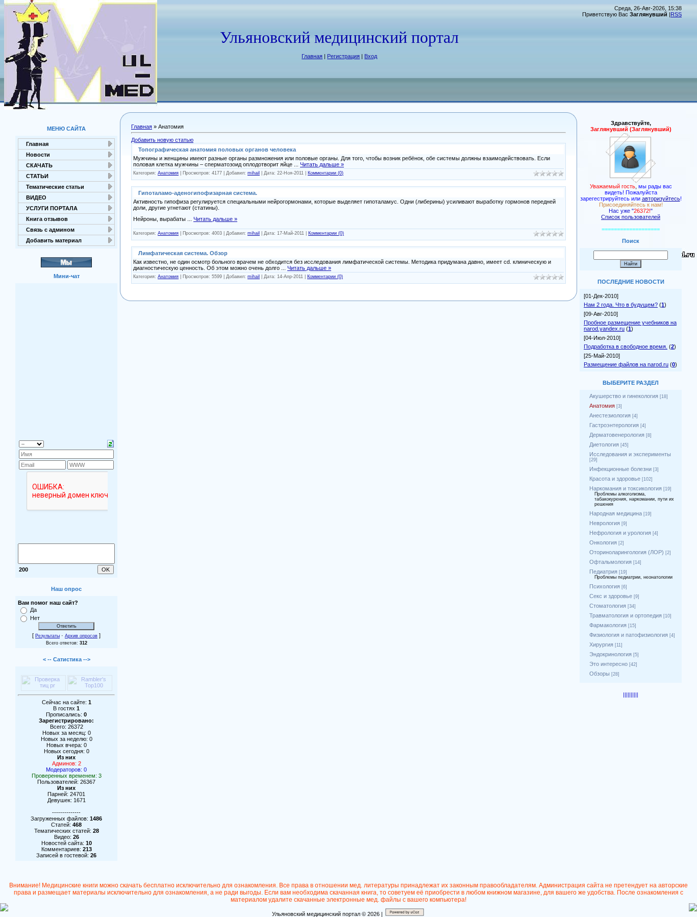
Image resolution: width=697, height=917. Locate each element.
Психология (604, 586)
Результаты (47, 635)
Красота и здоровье (614, 479)
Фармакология (608, 625)
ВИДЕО (36, 197)
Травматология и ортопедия (625, 615)
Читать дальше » (322, 164)
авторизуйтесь (661, 198)
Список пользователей (630, 217)
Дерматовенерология (616, 435)
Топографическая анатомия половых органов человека (217, 149)
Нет (35, 618)
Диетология (604, 444)
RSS (676, 14)
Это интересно (608, 664)
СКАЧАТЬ (39, 165)
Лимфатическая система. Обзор (183, 253)
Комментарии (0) (325, 173)
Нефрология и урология (620, 533)
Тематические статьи (55, 187)
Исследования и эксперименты (630, 454)
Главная (312, 56)
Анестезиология (610, 415)
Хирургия (601, 644)
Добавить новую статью (162, 140)
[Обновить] (110, 443)
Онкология (603, 542)
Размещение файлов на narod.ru (626, 364)
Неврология (604, 523)
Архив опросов (81, 635)
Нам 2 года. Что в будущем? (621, 305)
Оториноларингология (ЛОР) (626, 552)
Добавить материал (54, 240)
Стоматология (607, 606)
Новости (38, 155)
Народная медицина (615, 513)
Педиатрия (603, 571)
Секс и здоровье (610, 596)
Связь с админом (50, 230)
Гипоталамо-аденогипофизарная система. (197, 193)
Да (33, 610)
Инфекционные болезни (620, 469)
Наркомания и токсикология (625, 488)
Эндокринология (610, 654)
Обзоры (599, 674)
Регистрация (343, 56)
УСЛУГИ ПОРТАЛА (52, 208)
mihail (253, 173)
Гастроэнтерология (614, 425)
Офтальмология (610, 562)
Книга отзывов (47, 219)
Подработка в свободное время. (625, 346)
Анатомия (168, 173)
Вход (370, 56)
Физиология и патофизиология (628, 635)
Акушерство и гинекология (623, 396)
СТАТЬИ (37, 176)
